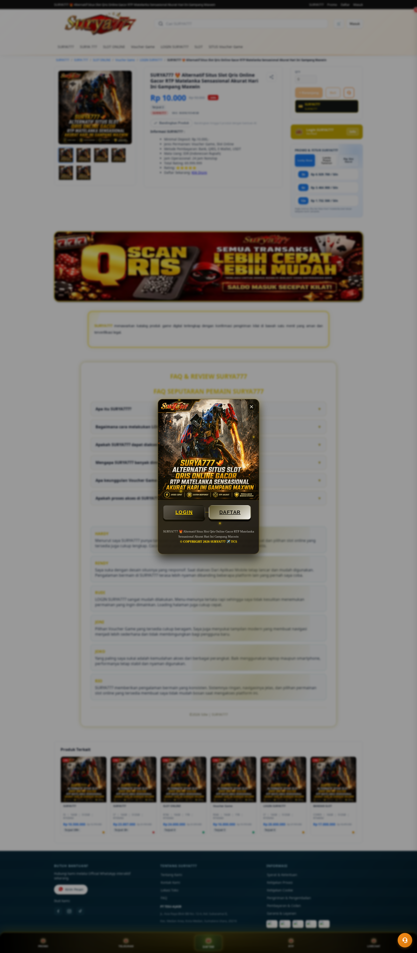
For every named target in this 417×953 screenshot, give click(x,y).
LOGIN (184, 512)
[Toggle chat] (405, 940)
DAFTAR (230, 512)
